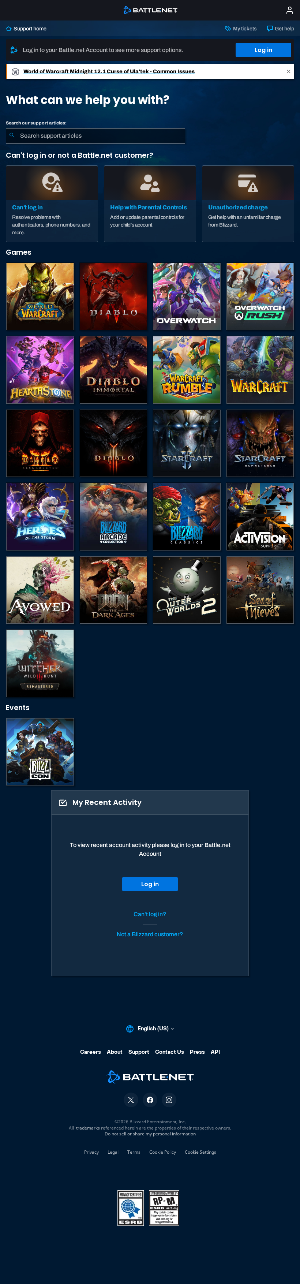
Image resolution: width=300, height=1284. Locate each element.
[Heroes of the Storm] (40, 516)
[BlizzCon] (40, 752)
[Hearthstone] (40, 370)
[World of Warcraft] (40, 296)
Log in (263, 50)
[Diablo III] (113, 443)
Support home (29, 28)
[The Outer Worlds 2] (187, 590)
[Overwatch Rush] (260, 296)
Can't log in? (150, 914)
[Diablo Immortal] (113, 370)
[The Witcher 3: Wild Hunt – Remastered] (40, 663)
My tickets (244, 28)
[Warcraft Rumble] (187, 370)
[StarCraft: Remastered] (260, 443)
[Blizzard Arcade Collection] (113, 516)
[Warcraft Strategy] (260, 370)
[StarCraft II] (187, 443)
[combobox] (95, 135)
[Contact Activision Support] (260, 516)
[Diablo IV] (113, 296)
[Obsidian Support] (40, 590)
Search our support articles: (36, 123)
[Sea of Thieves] (260, 590)
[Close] (288, 71)
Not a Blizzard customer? (150, 934)
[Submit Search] (12, 135)
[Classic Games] (187, 516)
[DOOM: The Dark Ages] (113, 590)
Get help (284, 28)
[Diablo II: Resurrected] (40, 443)
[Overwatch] (187, 296)
